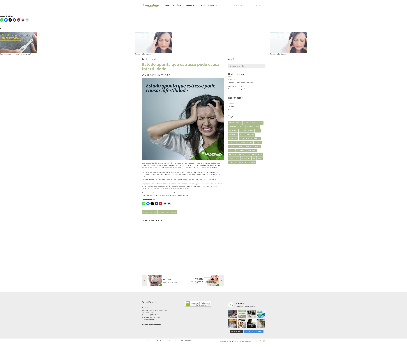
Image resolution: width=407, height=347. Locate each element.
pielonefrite (241, 150)
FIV (241, 134)
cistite (253, 122)
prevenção (233, 154)
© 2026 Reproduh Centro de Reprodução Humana (236, 341)
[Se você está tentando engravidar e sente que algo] (242, 323)
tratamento (242, 162)
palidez (231, 150)
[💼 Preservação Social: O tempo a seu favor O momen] (261, 323)
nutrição (258, 142)
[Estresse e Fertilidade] (201, 42)
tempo (260, 158)
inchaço (249, 138)
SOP (254, 158)
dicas (242, 126)
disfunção (250, 126)
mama (243, 142)
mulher (249, 142)
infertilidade (171, 212)
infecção (257, 138)
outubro (239, 146)
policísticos (252, 150)
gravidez (250, 134)
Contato (212, 5)
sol (249, 158)
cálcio (260, 122)
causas (145, 212)
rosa (260, 154)
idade (242, 138)
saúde (231, 158)
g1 (244, 134)
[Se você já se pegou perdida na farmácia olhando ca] (242, 314)
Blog (203, 5)
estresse (153, 212)
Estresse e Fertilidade (143, 54)
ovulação (248, 146)
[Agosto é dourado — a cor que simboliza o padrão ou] (232, 323)
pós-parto (252, 154)
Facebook (231, 103)
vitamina (252, 162)
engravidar (233, 130)
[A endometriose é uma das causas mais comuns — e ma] (232, 314)
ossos (231, 146)
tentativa (232, 162)
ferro (258, 130)
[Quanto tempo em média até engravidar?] (66, 42)
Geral (153, 59)
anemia (231, 122)
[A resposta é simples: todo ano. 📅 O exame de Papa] (261, 314)
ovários (257, 146)
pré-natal (242, 154)
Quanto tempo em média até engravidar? (15, 54)
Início (167, 5)
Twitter (230, 110)
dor (257, 126)
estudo (161, 212)
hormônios (233, 138)
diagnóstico (233, 126)
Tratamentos (191, 5)
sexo (237, 158)
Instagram (231, 106)
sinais (243, 158)
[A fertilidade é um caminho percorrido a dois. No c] (251, 323)
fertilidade (233, 134)
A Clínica (177, 5)
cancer (238, 122)
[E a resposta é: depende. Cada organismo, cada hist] (251, 314)
